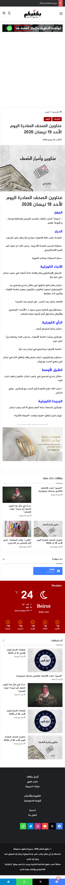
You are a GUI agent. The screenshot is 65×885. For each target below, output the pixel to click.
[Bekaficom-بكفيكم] (32, 13)
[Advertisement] (32, 73)
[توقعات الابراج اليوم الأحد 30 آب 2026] (45, 721)
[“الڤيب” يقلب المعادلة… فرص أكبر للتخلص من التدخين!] (17, 529)
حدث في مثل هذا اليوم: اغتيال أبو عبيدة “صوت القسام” (19, 509)
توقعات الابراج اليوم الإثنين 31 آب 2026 (16, 651)
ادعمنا (32, 810)
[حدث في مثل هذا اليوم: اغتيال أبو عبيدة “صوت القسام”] (17, 495)
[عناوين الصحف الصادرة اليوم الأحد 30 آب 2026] (48, 529)
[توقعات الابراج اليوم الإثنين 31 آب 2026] (45, 660)
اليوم (47, 112)
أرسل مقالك (32, 777)
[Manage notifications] (58, 878)
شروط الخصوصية (32, 801)
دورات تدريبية (32, 787)
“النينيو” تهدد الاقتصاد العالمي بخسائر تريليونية (50, 489)
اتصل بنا (32, 815)
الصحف (57, 119)
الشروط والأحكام (32, 796)
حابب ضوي (32, 782)
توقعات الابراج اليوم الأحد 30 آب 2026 (16, 712)
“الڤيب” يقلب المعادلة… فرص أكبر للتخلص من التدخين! (17, 541)
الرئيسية (56, 112)
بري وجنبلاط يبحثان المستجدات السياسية (38, 3)
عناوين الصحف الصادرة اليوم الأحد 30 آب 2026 (49, 541)
